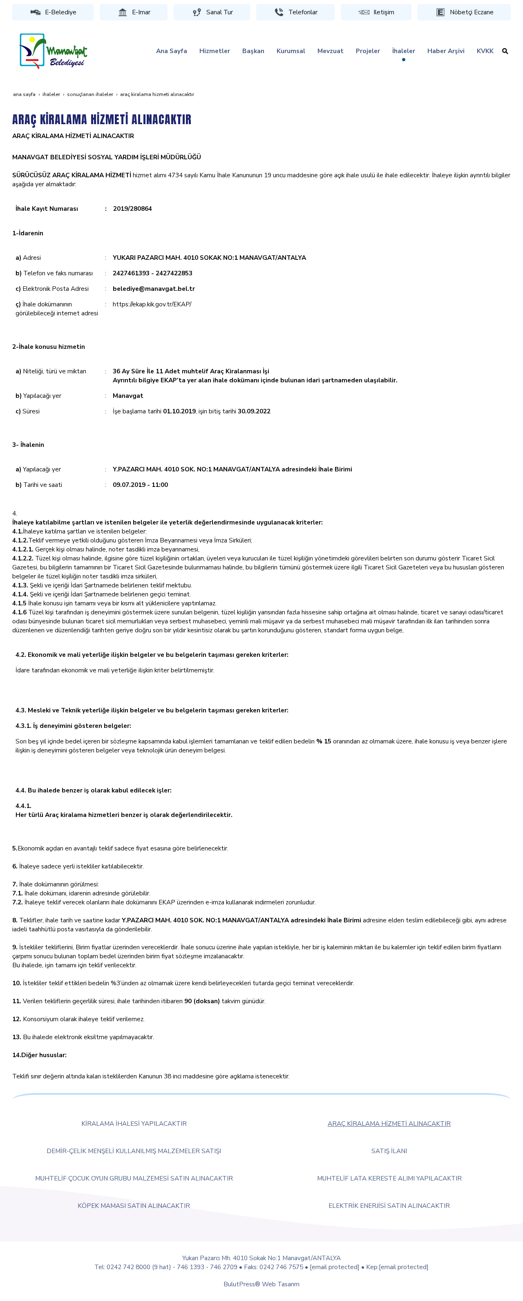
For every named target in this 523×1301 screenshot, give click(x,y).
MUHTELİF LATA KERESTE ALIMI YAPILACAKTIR (389, 1178)
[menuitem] (171, 51)
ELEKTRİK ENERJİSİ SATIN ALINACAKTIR (389, 1205)
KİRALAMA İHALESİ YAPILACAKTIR (134, 1123)
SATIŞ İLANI (389, 1151)
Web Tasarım (280, 1284)
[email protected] (335, 1267)
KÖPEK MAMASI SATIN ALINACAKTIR (134, 1205)
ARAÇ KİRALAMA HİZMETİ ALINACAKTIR (389, 1123)
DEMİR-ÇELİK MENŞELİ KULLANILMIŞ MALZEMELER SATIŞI (134, 1151)
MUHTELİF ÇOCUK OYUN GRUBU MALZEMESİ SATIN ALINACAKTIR (134, 1178)
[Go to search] (505, 51)
